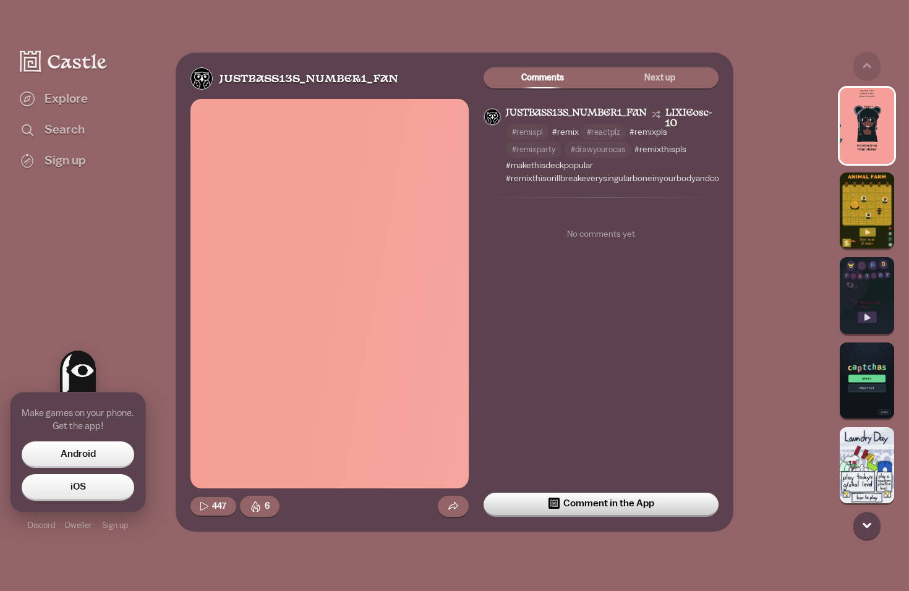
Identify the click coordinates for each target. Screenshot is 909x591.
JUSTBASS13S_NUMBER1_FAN (308, 79)
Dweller (78, 525)
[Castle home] (64, 61)
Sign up (115, 525)
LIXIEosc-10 (688, 119)
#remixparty (533, 149)
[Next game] (867, 525)
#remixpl (527, 132)
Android (78, 454)
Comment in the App (608, 503)
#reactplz (603, 132)
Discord (41, 525)
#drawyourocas (598, 149)
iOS (78, 486)
